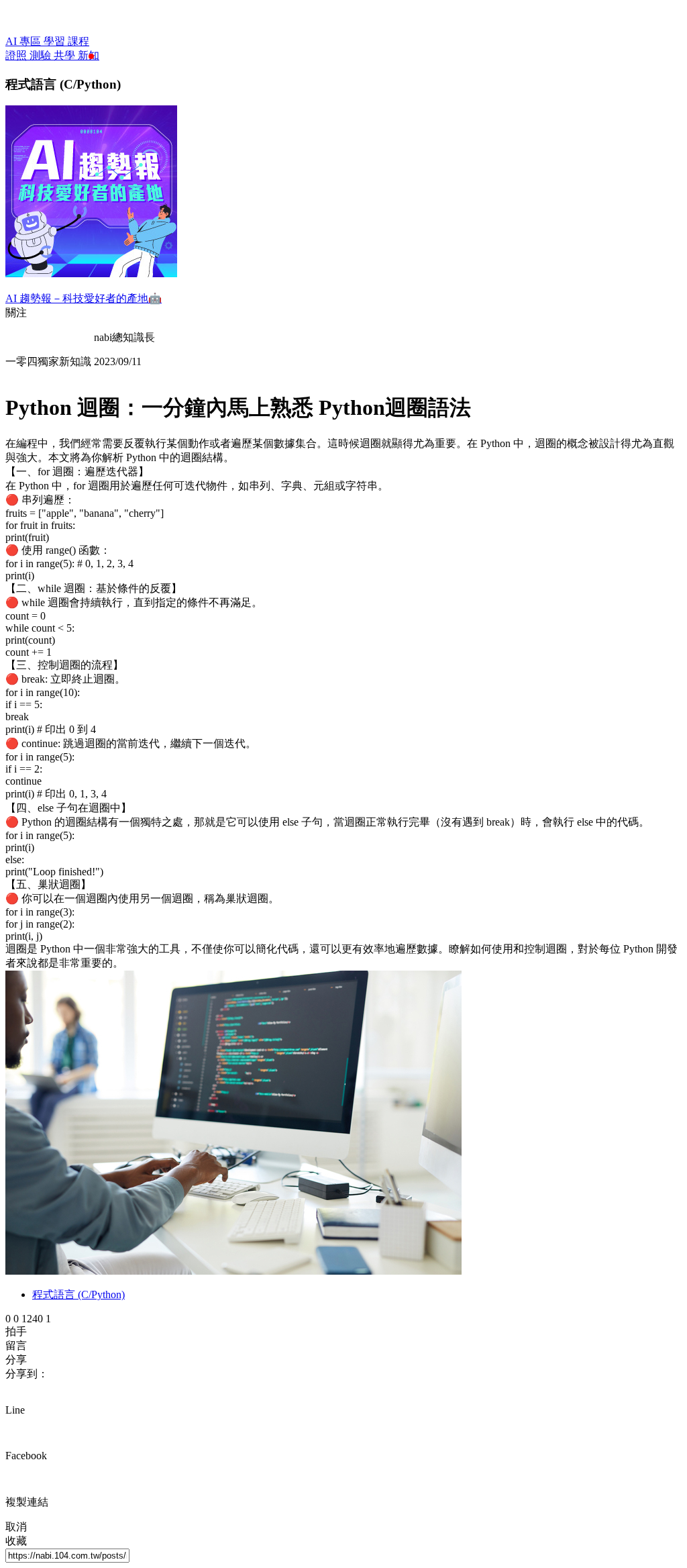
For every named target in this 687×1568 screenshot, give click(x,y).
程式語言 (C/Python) (78, 1294)
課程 (78, 41)
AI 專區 (24, 41)
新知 (88, 55)
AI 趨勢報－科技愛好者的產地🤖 (83, 298)
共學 (66, 55)
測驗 (42, 55)
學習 (56, 41)
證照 (17, 55)
